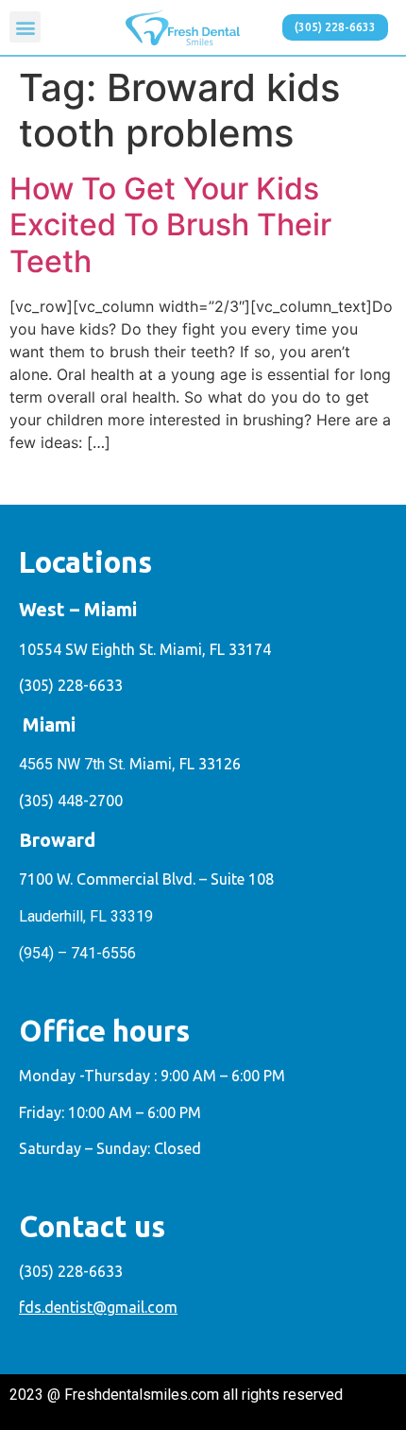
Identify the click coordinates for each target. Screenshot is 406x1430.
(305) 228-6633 (71, 685)
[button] (25, 27)
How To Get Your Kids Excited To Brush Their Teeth (170, 225)
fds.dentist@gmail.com (98, 1307)
